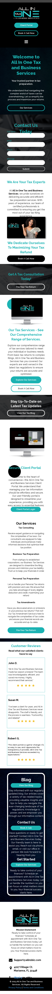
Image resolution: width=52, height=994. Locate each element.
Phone (9, 150)
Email (9, 140)
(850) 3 (18, 977)
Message (11, 159)
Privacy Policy (15, 987)
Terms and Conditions (33, 987)
